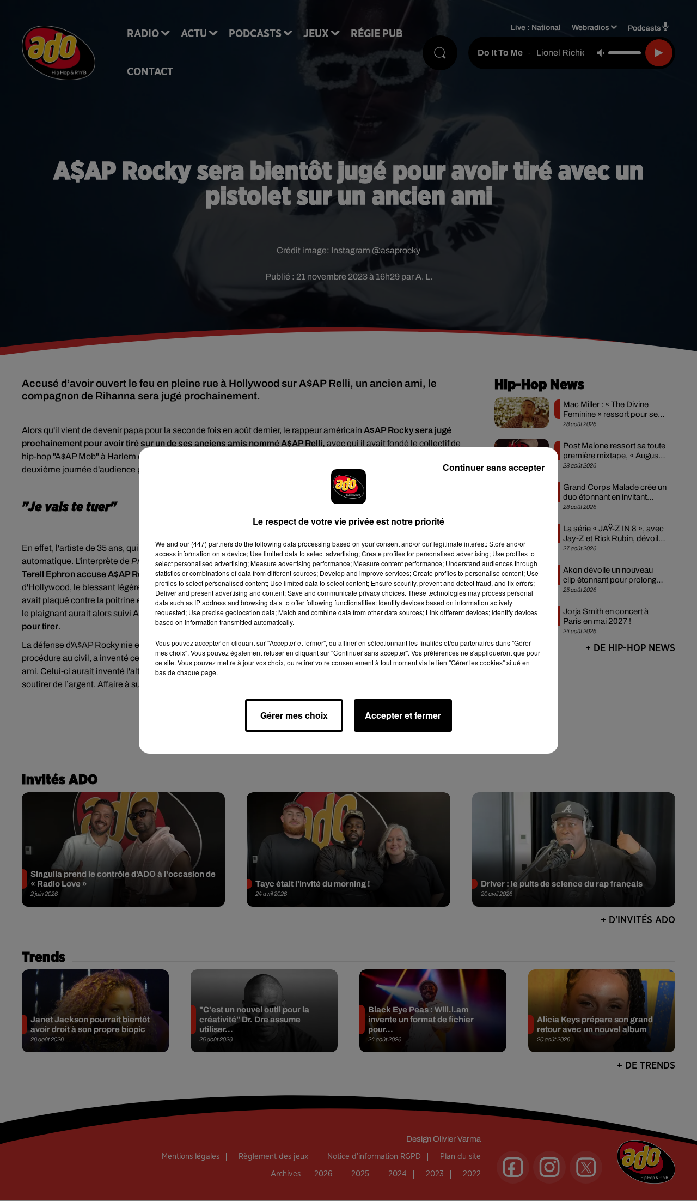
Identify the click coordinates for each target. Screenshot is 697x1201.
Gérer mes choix (294, 715)
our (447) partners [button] (206, 543)
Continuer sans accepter (494, 467)
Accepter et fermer (403, 715)
